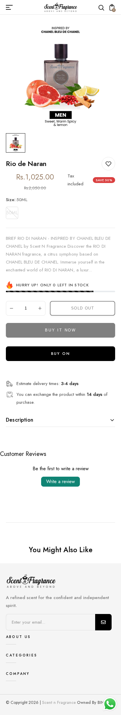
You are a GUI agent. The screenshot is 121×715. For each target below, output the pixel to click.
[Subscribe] (103, 622)
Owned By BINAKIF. (95, 702)
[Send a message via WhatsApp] (110, 704)
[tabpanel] (17, 143)
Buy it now (60, 330)
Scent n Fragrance (59, 702)
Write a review (60, 481)
